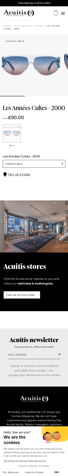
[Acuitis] (14, 13)
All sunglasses (22, 26)
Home (7, 26)
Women (39, 26)
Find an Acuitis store (20, 295)
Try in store (19, 174)
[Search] (62, 13)
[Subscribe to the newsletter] (59, 354)
